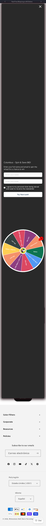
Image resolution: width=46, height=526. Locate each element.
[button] (22, 414)
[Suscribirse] (37, 453)
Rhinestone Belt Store (17, 519)
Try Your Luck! (23, 194)
